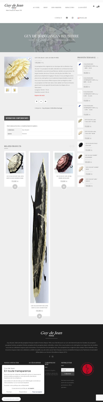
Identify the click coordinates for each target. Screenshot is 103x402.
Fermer (9, 392)
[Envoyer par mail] (45, 101)
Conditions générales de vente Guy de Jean (51, 374)
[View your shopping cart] (97, 7)
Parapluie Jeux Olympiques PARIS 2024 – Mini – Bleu (91, 66)
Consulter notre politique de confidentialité (16, 385)
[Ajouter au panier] (15, 187)
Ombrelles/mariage (47, 40)
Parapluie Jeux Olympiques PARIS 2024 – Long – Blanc (91, 94)
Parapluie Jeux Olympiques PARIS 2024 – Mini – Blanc (91, 80)
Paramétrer (23, 392)
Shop (37, 40)
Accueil (31, 40)
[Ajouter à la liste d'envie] (37, 101)
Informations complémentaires (17, 118)
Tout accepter (37, 392)
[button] (95, 58)
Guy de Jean (46, 108)
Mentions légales (50, 370)
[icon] (49, 357)
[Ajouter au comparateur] (41, 101)
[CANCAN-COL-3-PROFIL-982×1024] (8, 90)
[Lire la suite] (64, 187)
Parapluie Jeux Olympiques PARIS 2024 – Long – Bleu (91, 107)
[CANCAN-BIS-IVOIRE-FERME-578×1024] (14, 90)
